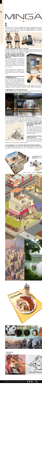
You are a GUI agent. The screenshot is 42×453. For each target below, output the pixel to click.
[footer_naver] (27, 381)
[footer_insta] (32, 381)
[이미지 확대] (14, 260)
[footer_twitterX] (29, 381)
